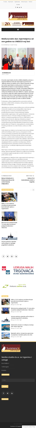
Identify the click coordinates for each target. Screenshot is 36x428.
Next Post (29, 176)
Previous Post (7, 176)
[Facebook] (15, 7)
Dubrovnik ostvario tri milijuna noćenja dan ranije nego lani (22, 325)
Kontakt (18, 4)
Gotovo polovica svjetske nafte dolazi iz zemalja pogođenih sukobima (9, 243)
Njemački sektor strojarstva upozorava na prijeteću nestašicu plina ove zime (22, 334)
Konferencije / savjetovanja (10, 45)
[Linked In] (19, 7)
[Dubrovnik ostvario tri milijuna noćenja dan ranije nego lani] (6, 327)
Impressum (10, 1)
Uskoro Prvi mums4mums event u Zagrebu (27, 180)
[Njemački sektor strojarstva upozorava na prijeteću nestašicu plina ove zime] (6, 335)
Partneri (30, 1)
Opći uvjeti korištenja (18, 423)
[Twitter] (17, 7)
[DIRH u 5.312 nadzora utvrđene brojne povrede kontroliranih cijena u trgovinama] (6, 302)
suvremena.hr (6, 73)
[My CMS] (18, 16)
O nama (5, 1)
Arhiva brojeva (24, 1)
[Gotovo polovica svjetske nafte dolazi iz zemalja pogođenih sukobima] (6, 319)
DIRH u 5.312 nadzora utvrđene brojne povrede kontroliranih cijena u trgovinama (9, 206)
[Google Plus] (12, 256)
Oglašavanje (17, 1)
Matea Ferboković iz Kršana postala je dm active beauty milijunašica (8, 180)
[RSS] (21, 7)
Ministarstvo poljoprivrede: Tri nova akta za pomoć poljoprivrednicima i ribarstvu (9, 225)
